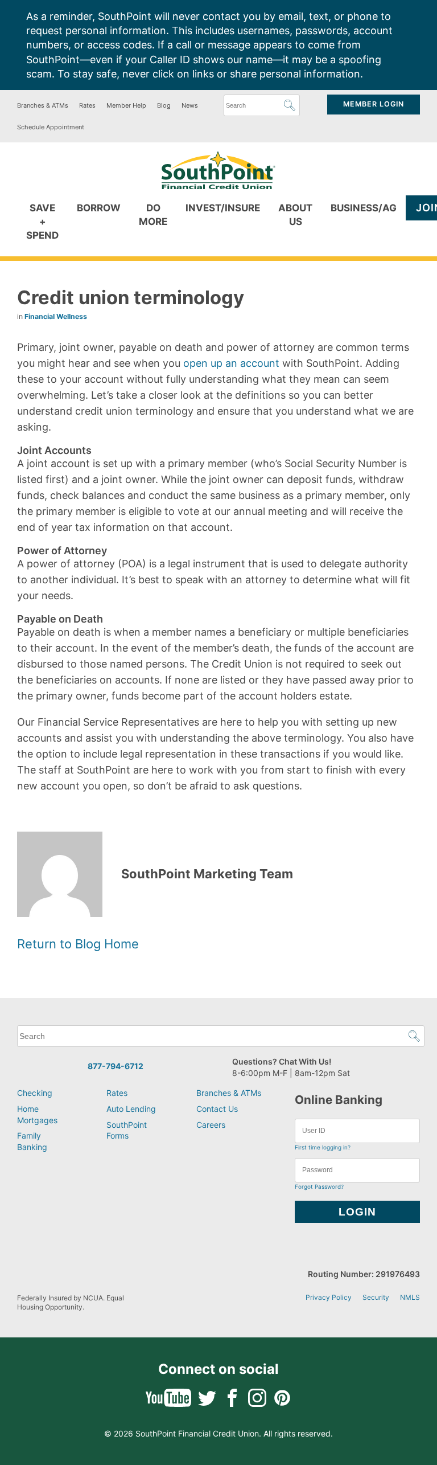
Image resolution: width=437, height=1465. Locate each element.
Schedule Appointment (50, 127)
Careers (210, 1125)
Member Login (373, 104)
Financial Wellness (55, 316)
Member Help (126, 105)
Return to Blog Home (78, 943)
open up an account (231, 363)
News (190, 105)
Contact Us (217, 1109)
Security (375, 1297)
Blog (164, 105)
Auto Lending (131, 1109)
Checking (34, 1093)
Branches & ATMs (42, 105)
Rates (87, 105)
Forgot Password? (319, 1186)
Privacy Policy (329, 1297)
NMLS (410, 1297)
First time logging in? (323, 1147)
